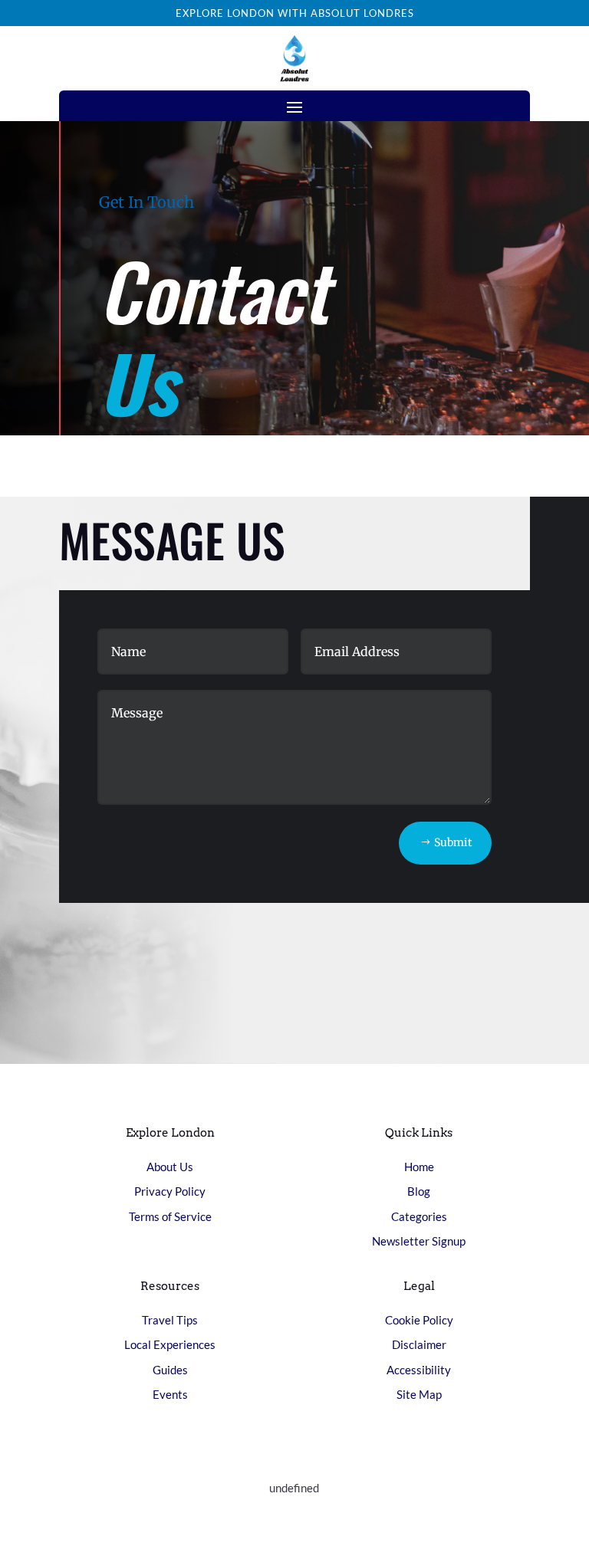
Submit (453, 842)
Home (419, 1166)
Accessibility (419, 1370)
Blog (418, 1191)
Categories (419, 1216)
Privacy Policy (170, 1191)
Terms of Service (170, 1216)
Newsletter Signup (419, 1241)
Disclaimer (419, 1344)
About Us (169, 1166)
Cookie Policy (419, 1320)
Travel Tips (170, 1320)
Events (170, 1394)
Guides (170, 1370)
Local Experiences (170, 1344)
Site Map (419, 1394)
